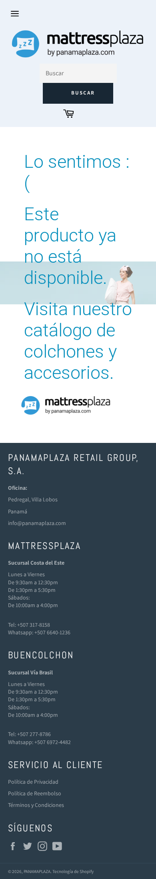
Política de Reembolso (34, 793)
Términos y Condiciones (36, 805)
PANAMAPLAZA (37, 871)
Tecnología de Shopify (73, 871)
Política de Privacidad (33, 781)
